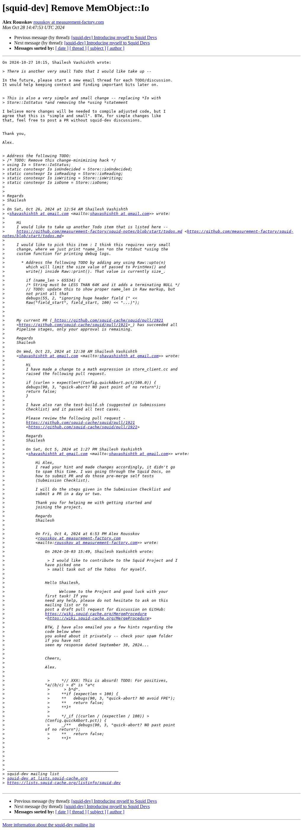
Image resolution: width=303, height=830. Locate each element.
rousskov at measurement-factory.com (68, 22)
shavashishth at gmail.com (39, 213)
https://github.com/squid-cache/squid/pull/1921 (108, 320)
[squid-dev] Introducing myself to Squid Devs (114, 37)
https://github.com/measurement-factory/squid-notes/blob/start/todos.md (99, 231)
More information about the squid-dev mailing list (48, 824)
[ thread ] (78, 48)
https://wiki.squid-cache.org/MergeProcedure (96, 614)
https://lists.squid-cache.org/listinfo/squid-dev (64, 782)
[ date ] (61, 48)
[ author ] (115, 48)
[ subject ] (97, 48)
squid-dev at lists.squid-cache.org (47, 778)
